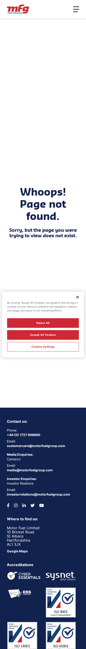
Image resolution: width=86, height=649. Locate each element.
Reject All (43, 322)
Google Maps (17, 551)
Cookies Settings (43, 346)
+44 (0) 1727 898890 (23, 435)
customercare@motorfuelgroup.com (36, 446)
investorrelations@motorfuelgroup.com (38, 494)
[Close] (77, 297)
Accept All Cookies (43, 334)
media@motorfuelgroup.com (30, 470)
